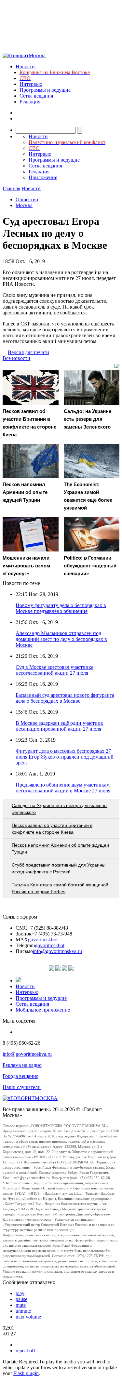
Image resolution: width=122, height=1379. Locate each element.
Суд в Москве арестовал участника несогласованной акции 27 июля (54, 670)
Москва (24, 205)
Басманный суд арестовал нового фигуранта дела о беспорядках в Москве (65, 698)
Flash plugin (26, 1373)
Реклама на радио (22, 1065)
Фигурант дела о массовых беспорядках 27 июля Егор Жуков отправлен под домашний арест (65, 756)
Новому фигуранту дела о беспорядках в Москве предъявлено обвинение (61, 608)
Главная (11, 188)
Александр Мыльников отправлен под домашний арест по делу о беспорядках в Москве (61, 639)
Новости (25, 66)
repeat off (25, 1350)
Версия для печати (28, 352)
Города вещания (20, 1076)
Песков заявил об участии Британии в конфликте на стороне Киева (52, 829)
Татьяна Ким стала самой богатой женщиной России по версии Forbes (60, 888)
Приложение (43, 177)
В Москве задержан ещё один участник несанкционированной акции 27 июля (59, 726)
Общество (27, 199)
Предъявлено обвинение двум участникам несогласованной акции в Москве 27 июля (63, 787)
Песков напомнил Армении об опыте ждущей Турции (60, 848)
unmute (23, 1311)
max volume (28, 1316)
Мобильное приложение (43, 1010)
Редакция (30, 101)
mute (21, 1305)
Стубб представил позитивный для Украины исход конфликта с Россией (58, 868)
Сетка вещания (36, 96)
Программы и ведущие (45, 90)
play (20, 1293)
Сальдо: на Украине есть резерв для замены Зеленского (59, 809)
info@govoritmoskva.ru (57, 951)
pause (21, 1299)
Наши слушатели (22, 1087)
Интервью (31, 84)
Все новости (16, 358)
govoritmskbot (43, 939)
